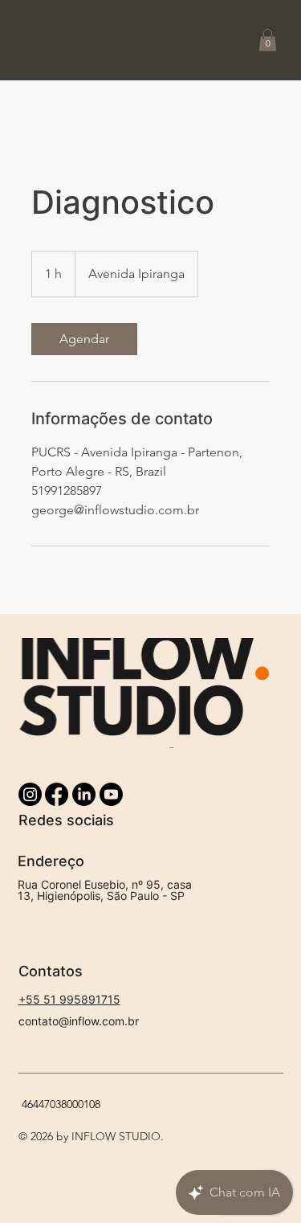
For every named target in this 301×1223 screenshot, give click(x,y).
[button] (267, 40)
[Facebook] (56, 794)
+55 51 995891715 (69, 999)
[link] (84, 339)
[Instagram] (30, 794)
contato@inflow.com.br (78, 1021)
